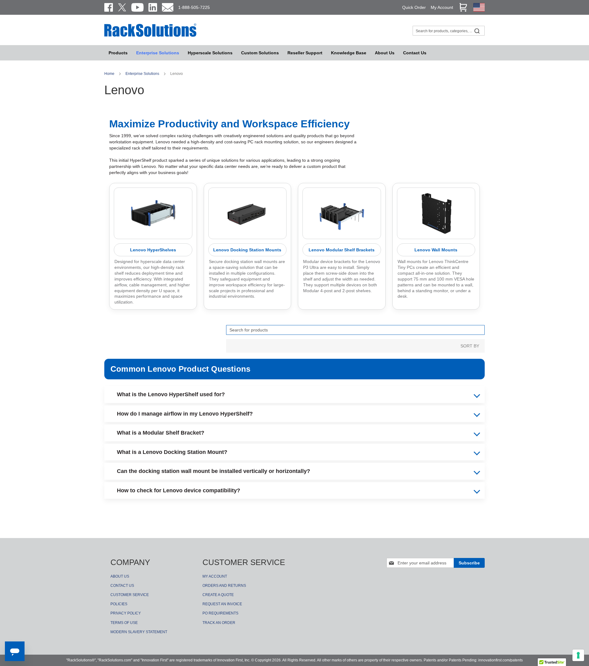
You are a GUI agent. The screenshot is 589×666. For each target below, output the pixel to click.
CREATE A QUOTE (218, 595)
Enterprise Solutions (142, 74)
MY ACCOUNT (214, 576)
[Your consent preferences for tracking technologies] (578, 655)
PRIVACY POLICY (125, 613)
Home (109, 74)
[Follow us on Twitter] (122, 7)
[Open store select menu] (479, 10)
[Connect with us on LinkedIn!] (152, 7)
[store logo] (150, 35)
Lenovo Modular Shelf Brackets (342, 249)
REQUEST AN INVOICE (222, 604)
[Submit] (477, 31)
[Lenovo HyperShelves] (153, 213)
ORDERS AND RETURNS (224, 585)
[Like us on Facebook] (108, 7)
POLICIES (118, 604)
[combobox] (449, 31)
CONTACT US (122, 585)
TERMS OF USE (124, 623)
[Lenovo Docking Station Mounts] (247, 213)
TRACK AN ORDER (218, 623)
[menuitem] (210, 52)
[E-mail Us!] (167, 7)
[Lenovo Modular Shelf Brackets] (341, 213)
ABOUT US (119, 576)
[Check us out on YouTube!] (137, 7)
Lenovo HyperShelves (153, 249)
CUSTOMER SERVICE (129, 595)
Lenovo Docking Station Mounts (247, 249)
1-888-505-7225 (194, 7)
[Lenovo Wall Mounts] (436, 213)
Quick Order (414, 7)
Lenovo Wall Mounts (435, 249)
